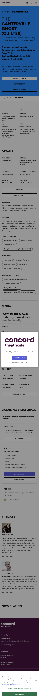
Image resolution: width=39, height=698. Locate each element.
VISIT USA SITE (19, 358)
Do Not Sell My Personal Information (19, 688)
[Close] (36, 674)
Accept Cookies (19, 694)
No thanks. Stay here (19, 363)
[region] (19, 684)
